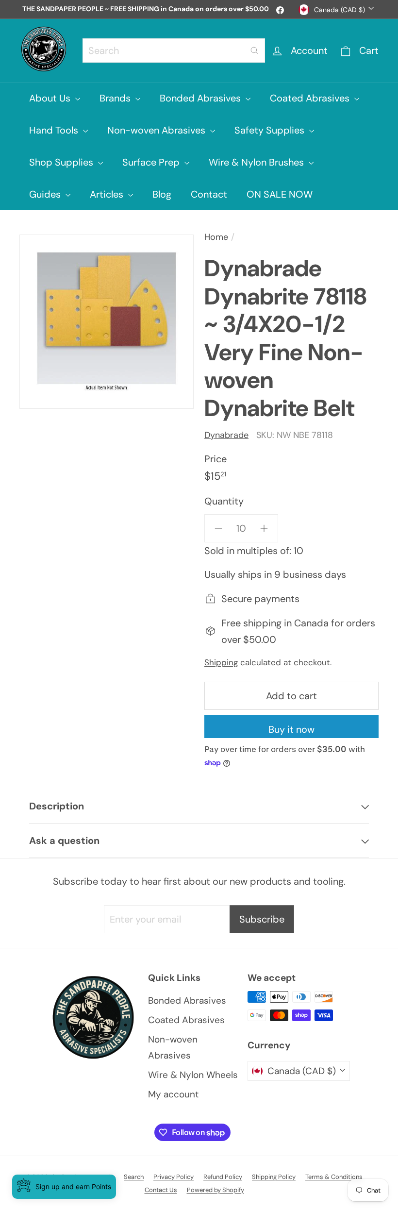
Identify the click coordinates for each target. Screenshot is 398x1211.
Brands (116, 98)
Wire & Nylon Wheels (193, 1075)
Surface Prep (152, 162)
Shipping (221, 662)
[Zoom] (106, 321)
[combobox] (174, 50)
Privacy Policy (173, 1177)
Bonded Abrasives (201, 98)
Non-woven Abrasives (157, 130)
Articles (108, 194)
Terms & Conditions (334, 1177)
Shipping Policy (274, 1177)
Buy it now (291, 729)
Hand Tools (55, 130)
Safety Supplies (270, 130)
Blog (161, 194)
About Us (51, 98)
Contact (209, 194)
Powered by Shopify (215, 1190)
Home (216, 237)
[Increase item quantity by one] (264, 528)
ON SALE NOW (280, 194)
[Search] (254, 50)
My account (173, 1094)
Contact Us (161, 1190)
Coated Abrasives (311, 98)
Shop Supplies (62, 162)
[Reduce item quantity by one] (218, 528)
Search (134, 1177)
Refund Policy (222, 1177)
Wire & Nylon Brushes (257, 162)
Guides (46, 194)
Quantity (224, 501)
